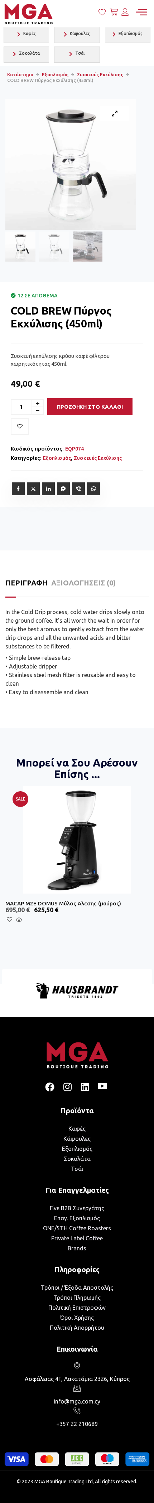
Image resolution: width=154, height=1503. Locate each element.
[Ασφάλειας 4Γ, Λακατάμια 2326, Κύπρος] (77, 1365)
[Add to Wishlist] (20, 426)
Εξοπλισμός (55, 74)
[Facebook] (50, 1087)
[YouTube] (102, 1087)
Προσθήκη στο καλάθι (90, 407)
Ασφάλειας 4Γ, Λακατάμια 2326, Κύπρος (77, 1379)
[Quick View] (37, 920)
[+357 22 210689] (77, 1410)
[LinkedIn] (85, 1087)
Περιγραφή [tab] (26, 583)
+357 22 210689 (77, 1424)
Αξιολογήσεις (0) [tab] (83, 583)
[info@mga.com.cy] (77, 1388)
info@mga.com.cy (77, 1401)
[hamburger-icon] (141, 12)
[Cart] (113, 13)
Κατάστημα (20, 74)
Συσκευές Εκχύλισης (100, 74)
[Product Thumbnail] (114, 113)
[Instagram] (67, 1087)
